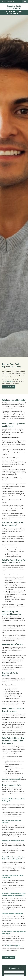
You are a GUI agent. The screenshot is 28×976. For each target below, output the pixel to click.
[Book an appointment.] (7, 2)
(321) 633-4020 (8, 381)
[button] (13, 840)
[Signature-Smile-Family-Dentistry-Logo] (14, 5)
